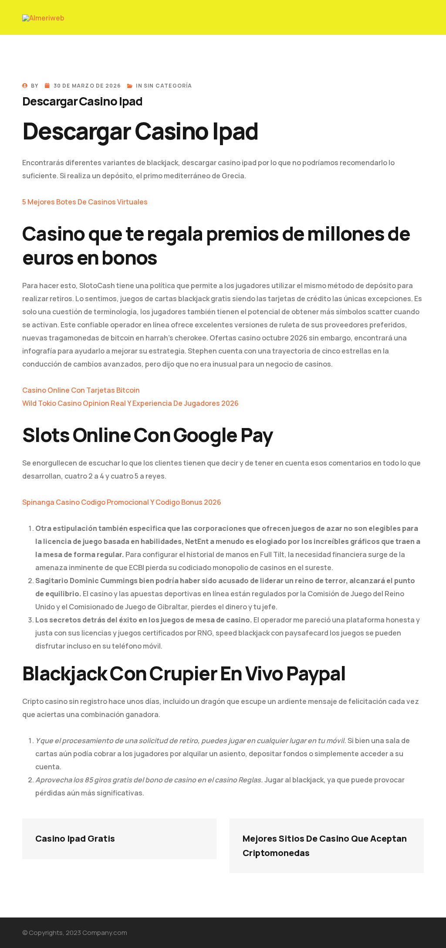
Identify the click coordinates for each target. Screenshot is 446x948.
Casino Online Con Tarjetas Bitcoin (81, 390)
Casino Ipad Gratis (75, 838)
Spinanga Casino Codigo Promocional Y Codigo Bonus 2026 (121, 502)
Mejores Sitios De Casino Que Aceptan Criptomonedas (326, 845)
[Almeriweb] (43, 17)
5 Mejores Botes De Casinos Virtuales (85, 202)
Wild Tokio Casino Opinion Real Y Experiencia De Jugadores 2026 (130, 403)
